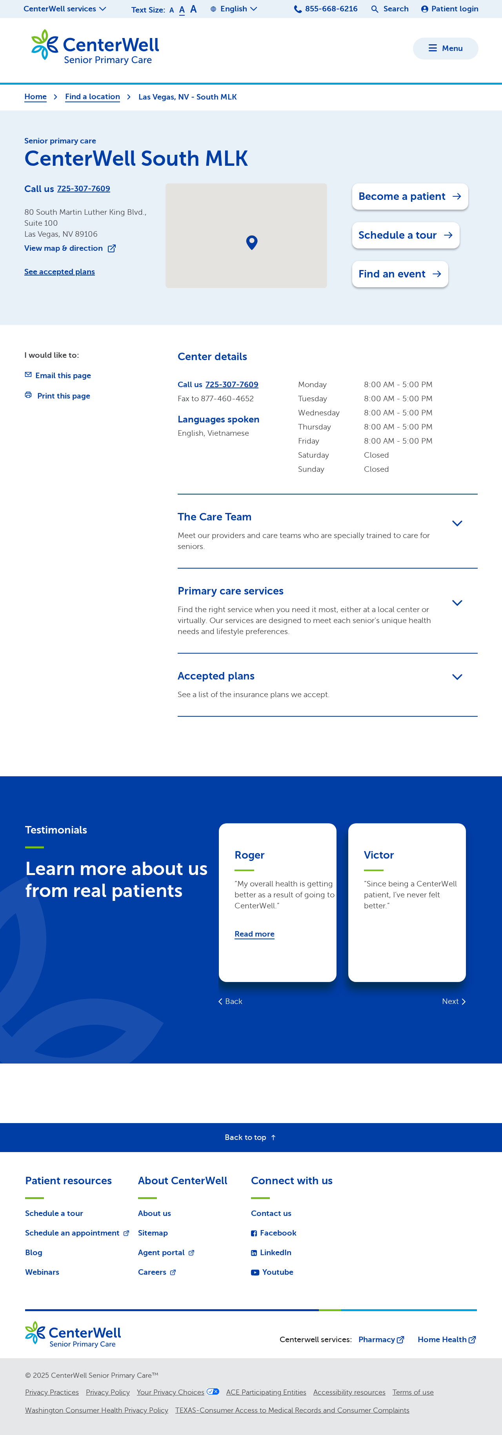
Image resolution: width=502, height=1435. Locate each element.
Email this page (63, 375)
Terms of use (413, 1392)
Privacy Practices (52, 1392)
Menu (452, 48)
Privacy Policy (108, 1392)
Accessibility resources (349, 1392)
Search (396, 8)
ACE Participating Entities (266, 1392)
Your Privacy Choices (170, 1392)
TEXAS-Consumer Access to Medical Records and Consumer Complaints (292, 1410)
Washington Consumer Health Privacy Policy (96, 1410)
